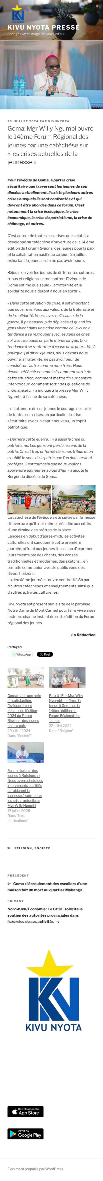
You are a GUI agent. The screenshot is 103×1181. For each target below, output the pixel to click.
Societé (42, 848)
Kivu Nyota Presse (44, 27)
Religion (23, 848)
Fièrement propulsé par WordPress (35, 1169)
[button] (29, 499)
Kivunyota (59, 121)
